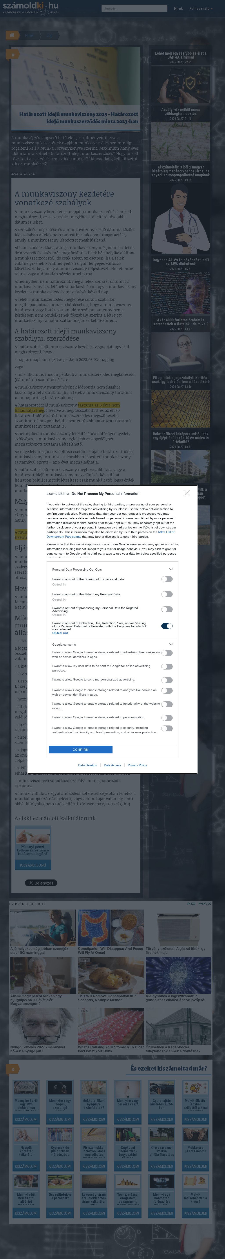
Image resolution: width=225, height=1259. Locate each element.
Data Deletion (87, 765)
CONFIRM (81, 749)
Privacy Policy (137, 765)
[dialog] (112, 629)
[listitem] (112, 569)
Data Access (112, 765)
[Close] (188, 494)
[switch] (167, 579)
